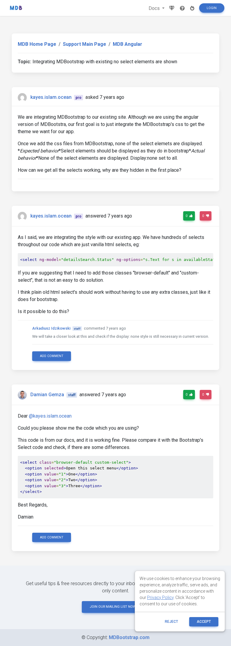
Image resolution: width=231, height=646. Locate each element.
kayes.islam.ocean (51, 97)
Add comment (51, 356)
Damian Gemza (47, 394)
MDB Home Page (37, 44)
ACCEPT (204, 621)
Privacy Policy (160, 597)
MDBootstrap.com (129, 637)
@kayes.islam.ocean (50, 416)
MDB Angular (127, 44)
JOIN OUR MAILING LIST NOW (113, 607)
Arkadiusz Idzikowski (51, 328)
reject (171, 621)
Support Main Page (84, 44)
